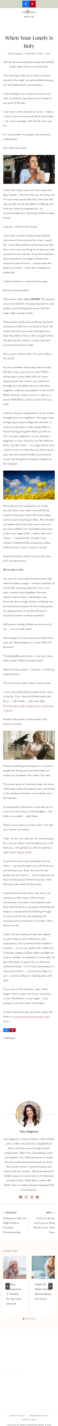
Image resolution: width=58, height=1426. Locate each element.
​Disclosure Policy (39, 1416)
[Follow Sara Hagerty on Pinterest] (37, 1197)
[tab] (23, 1318)
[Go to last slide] (7, 1286)
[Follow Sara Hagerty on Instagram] (31, 1197)
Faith (48, 54)
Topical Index (29, 1420)
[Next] (50, 1286)
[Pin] (12, 1030)
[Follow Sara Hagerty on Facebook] (20, 1197)
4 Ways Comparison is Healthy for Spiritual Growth (14, 1294)
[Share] (6, 1030)
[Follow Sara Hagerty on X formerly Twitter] (26, 1197)
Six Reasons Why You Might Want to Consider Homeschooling (15, 1223)
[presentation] (14, 1267)
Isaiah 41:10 (24, 852)
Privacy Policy (17, 1416)
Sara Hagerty (16, 54)
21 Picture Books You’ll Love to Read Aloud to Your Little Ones (44, 1223)
